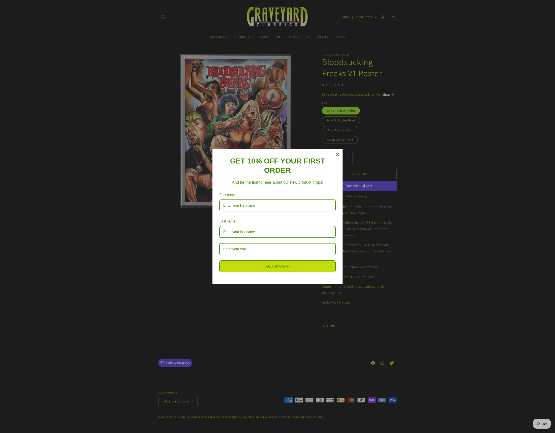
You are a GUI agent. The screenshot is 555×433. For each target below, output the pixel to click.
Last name (227, 221)
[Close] (337, 154)
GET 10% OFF (277, 266)
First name (227, 195)
